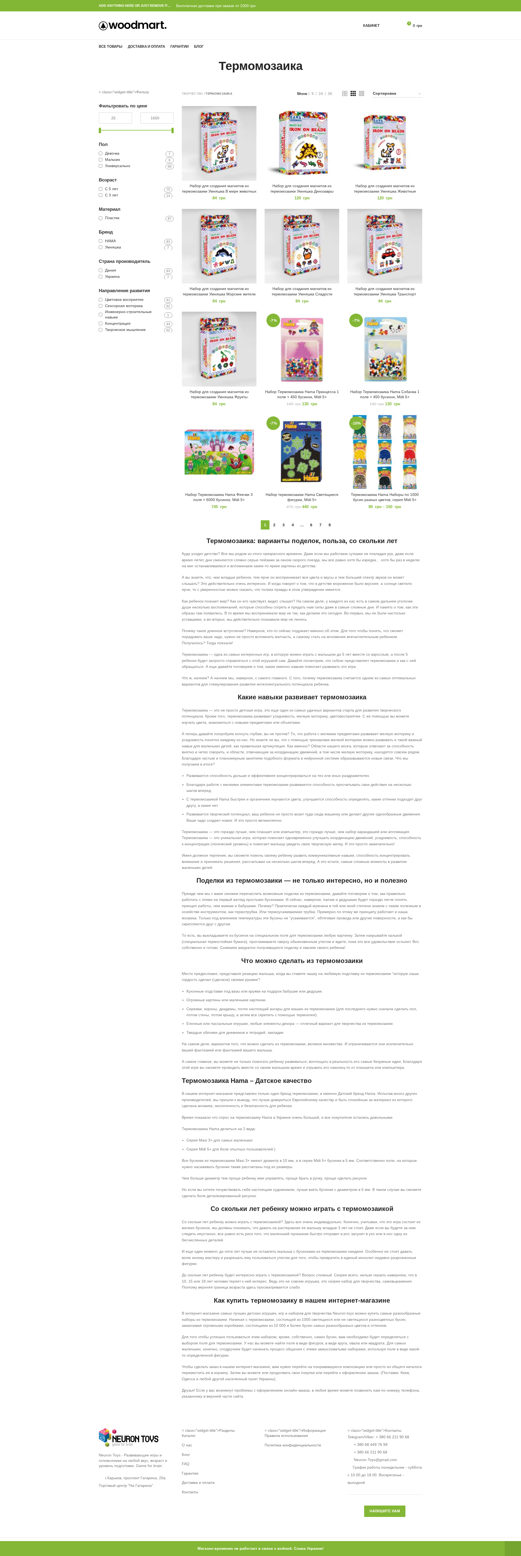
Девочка (112, 153)
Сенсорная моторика (124, 306)
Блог (186, 1454)
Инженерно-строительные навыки (128, 314)
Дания (110, 270)
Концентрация (118, 323)
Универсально (117, 166)
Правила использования (286, 1435)
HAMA (110, 241)
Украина (112, 276)
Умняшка (113, 247)
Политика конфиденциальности (293, 1445)
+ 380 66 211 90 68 (392, 1437)
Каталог (189, 1435)
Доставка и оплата (198, 1482)
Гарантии (190, 1473)
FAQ (185, 1464)
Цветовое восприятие (124, 299)
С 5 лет (111, 189)
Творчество (192, 93)
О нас (187, 1445)
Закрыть (513, 1548)
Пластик (112, 218)
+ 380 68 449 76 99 (370, 1444)
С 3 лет (111, 195)
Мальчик (112, 159)
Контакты (190, 1492)
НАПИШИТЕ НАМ (385, 1511)
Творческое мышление (125, 329)
